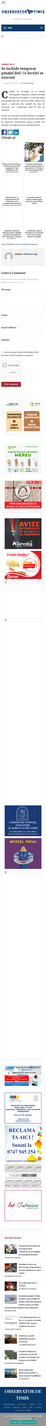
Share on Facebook (4, 132)
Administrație (8, 64)
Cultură (32, 1404)
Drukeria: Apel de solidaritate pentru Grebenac (27, 1339)
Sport (24, 1407)
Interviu (7, 1407)
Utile (31, 1407)
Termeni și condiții (23, 1410)
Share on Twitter (10, 132)
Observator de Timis (23, 1394)
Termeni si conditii (28, 1422)
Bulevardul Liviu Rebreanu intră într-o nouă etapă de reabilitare (30, 1373)
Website (5, 340)
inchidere (10, 244)
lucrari (18, 244)
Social (39, 1404)
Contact (38, 1407)
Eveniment (21, 1404)
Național (16, 1407)
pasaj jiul (25, 244)
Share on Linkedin (16, 132)
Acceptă (14, 1422)
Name (4, 315)
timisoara (34, 244)
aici (33, 1418)
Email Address (8, 327)
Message (6, 289)
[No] (43, 1419)
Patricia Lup (28, 83)
